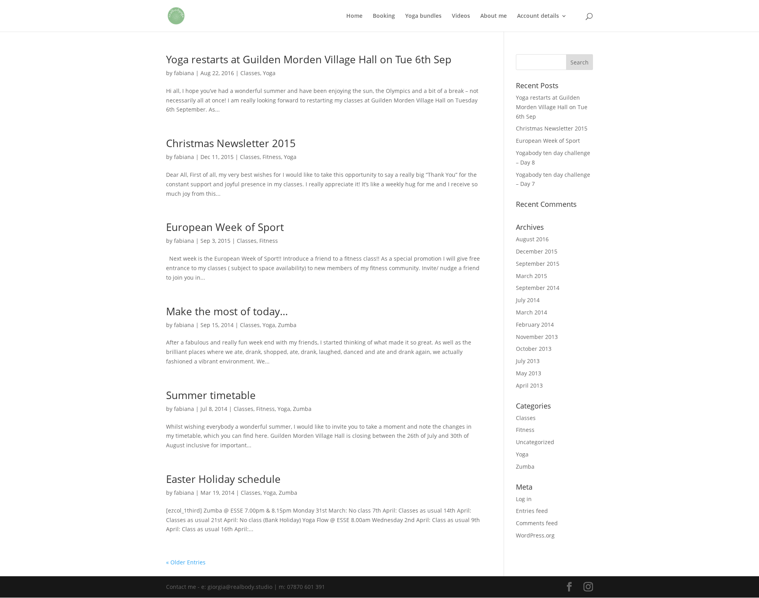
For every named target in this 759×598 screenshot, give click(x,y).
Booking (384, 16)
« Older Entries (186, 562)
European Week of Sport (225, 227)
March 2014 (531, 312)
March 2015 (531, 276)
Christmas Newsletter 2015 (231, 143)
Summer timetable (211, 395)
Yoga (269, 73)
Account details (538, 16)
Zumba (287, 325)
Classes (250, 73)
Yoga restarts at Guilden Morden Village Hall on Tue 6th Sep (308, 59)
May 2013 (528, 373)
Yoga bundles (423, 16)
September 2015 (537, 263)
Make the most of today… (227, 311)
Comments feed (537, 523)
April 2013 (529, 385)
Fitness (271, 157)
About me (493, 16)
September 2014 (537, 287)
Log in (524, 499)
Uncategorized (535, 442)
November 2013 (537, 337)
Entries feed (532, 511)
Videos (461, 16)
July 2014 (528, 300)
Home (354, 16)
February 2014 (535, 324)
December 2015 (536, 251)
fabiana (184, 73)
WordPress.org (535, 535)
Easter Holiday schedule (223, 479)
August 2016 (532, 239)
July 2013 (528, 361)
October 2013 (533, 348)
